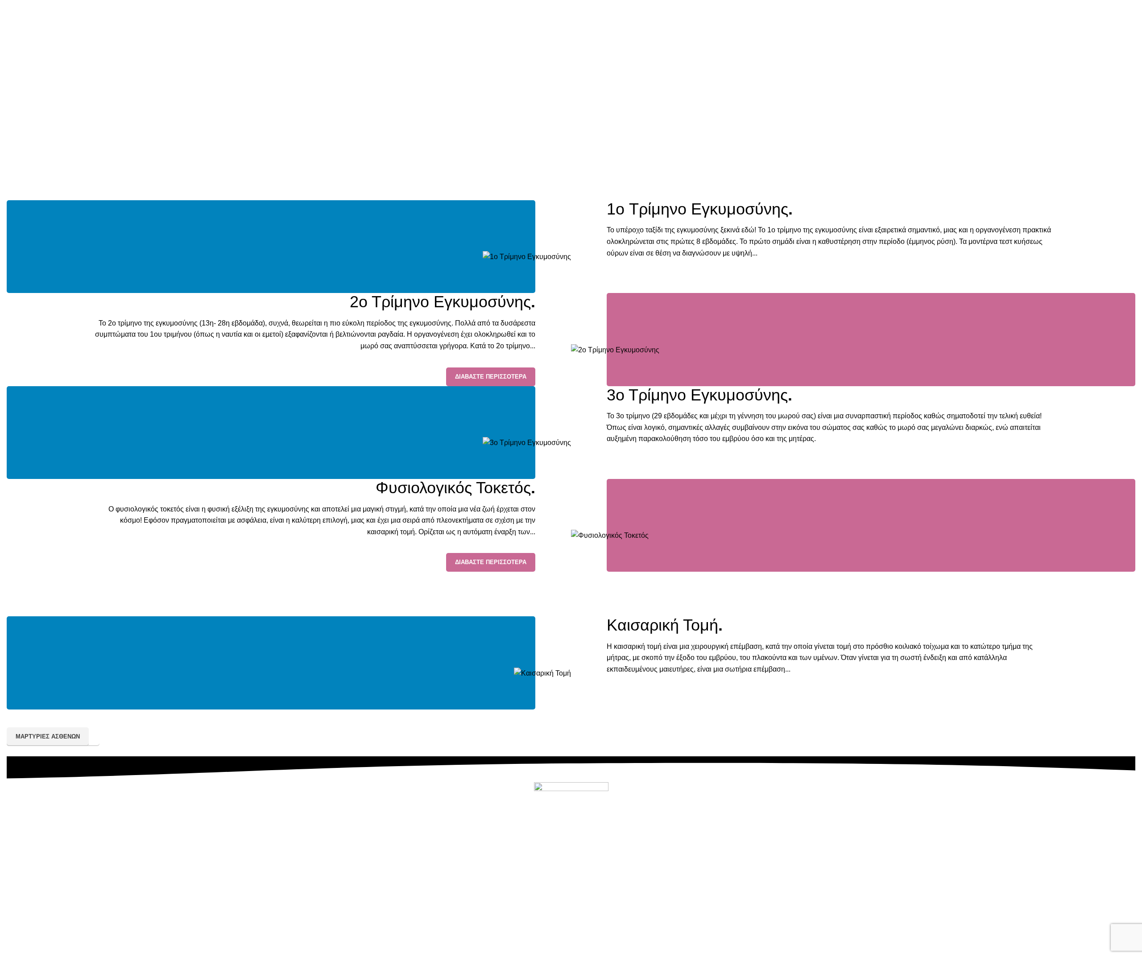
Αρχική (555, 129)
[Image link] (527, 256)
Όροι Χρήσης (637, 931)
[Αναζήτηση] (1132, 29)
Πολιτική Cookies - (585, 931)
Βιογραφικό (566, 910)
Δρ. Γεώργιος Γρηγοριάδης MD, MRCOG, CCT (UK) (478, 951)
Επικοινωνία (571, 890)
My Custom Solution (738, 951)
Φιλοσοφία (607, 910)
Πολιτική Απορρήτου (516, 931)
